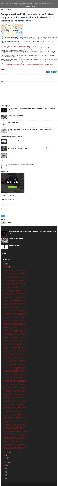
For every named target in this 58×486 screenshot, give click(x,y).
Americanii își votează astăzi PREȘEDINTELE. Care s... (15, 445)
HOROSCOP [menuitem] (8, 9)
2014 (4, 478)
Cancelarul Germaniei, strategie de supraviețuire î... (15, 381)
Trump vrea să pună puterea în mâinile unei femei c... (15, 364)
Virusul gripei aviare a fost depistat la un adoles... (14, 390)
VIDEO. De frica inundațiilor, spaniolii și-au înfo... (14, 366)
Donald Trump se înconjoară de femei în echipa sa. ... (15, 354)
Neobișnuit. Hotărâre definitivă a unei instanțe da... (15, 397)
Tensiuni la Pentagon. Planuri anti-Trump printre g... (15, 394)
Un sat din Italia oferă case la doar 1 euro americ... (15, 316)
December (6, 266)
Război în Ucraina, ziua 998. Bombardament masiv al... (15, 350)
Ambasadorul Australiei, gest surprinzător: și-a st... (15, 418)
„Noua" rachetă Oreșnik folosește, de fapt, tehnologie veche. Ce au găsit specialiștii (18, 46)
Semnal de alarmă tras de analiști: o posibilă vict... (14, 435)
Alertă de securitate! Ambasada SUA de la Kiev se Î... (15, 334)
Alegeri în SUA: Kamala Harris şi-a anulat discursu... (15, 434)
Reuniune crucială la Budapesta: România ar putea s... (15, 326)
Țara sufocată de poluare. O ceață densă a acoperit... (15, 300)
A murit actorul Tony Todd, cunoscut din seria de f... (15, 398)
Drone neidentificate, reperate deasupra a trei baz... (15, 313)
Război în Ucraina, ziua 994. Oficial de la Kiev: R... (14, 375)
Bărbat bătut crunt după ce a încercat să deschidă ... (15, 413)
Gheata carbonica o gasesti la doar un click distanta (21, 140)
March (5, 461)
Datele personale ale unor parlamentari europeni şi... (15, 385)
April (5, 460)
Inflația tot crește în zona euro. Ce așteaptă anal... (15, 271)
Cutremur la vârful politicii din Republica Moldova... (15, 383)
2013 (4, 480)
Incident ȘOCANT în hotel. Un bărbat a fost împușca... (16, 294)
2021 (4, 468)
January (6, 464)
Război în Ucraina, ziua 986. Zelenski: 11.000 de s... (15, 447)
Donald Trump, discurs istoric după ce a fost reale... (15, 430)
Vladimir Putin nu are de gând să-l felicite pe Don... (15, 420)
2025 (4, 263)
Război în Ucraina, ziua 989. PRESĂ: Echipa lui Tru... (15, 414)
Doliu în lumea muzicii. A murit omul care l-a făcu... (14, 450)
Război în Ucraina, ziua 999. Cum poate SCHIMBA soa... (16, 346)
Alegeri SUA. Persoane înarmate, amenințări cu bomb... (16, 437)
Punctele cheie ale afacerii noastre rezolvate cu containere (23, 154)
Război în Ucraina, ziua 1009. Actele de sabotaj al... (15, 283)
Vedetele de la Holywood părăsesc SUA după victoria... (16, 353)
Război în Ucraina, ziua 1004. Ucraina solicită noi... (14, 320)
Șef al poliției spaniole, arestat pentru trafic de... (14, 387)
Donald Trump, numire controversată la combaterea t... (16, 311)
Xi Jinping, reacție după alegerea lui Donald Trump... (15, 348)
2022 (4, 467)
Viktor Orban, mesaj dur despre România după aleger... (16, 444)
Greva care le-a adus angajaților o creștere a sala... (15, 441)
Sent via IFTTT (4, 69)
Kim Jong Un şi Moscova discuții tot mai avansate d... (15, 270)
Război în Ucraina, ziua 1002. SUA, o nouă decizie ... (15, 331)
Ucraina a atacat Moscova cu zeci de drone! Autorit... (15, 388)
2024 (4, 264)
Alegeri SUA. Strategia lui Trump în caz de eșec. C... (15, 432)
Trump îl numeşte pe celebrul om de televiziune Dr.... (15, 333)
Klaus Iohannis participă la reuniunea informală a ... (15, 404)
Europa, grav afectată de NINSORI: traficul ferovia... (15, 330)
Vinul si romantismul (13, 122)
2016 (4, 475)
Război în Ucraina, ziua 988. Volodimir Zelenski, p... (15, 423)
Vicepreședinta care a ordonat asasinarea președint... (15, 286)
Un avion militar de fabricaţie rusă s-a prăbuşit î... (14, 428)
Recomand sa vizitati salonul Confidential (11, 136)
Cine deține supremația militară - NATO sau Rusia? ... (15, 380)
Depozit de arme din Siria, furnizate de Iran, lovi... (14, 296)
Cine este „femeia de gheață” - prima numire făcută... (15, 407)
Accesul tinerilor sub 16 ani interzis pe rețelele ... (14, 280)
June (5, 457)
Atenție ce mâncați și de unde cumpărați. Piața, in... (15, 337)
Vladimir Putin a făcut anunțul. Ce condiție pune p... (15, 408)
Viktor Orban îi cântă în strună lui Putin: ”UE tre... (14, 357)
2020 (4, 469)
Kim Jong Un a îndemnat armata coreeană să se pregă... (16, 340)
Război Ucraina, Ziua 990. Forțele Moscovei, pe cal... (15, 401)
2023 (4, 465)
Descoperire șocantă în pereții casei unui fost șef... (15, 363)
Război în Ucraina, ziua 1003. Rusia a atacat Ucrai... (15, 321)
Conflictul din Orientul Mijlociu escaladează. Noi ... (15, 299)
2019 (4, 471)
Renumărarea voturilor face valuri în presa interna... (15, 277)
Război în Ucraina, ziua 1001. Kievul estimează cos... (15, 336)
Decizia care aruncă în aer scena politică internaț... (15, 367)
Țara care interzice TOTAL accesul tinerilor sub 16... (15, 417)
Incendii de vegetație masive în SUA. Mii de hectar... (15, 373)
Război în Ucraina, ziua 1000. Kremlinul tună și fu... (15, 338)
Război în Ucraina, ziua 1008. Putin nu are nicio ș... (14, 297)
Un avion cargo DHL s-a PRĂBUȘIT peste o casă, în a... (16, 304)
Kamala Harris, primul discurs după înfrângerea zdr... (15, 421)
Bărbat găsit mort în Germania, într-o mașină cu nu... (15, 403)
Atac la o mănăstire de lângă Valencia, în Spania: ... (15, 391)
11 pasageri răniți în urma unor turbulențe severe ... (15, 371)
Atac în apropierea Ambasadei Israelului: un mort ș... (15, 291)
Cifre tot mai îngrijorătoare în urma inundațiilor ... (14, 427)
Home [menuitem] (2, 9)
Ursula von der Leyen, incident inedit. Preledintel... (15, 324)
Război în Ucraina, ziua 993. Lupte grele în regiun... (15, 378)
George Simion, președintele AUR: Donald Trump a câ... (16, 431)
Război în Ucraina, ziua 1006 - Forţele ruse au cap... (15, 306)
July (5, 455)
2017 (4, 474)
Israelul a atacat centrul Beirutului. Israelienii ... (14, 318)
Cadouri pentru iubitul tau (7, 161)
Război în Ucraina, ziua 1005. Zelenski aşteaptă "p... (15, 314)
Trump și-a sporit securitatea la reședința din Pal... (15, 377)
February (6, 462)
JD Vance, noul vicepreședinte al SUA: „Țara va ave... (15, 424)
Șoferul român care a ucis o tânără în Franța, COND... (15, 411)
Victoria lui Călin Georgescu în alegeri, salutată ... (14, 307)
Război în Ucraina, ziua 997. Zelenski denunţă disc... (15, 356)
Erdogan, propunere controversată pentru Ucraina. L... (16, 343)
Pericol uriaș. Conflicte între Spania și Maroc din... (14, 405)
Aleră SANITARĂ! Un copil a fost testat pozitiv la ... (15, 317)
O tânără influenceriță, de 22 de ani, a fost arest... (15, 287)
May (5, 458)
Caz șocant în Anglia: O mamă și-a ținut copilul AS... (15, 284)
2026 (4, 261)
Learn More (27, 6)
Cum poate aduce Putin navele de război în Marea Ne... (16, 310)
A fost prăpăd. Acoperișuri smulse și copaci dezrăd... (15, 410)
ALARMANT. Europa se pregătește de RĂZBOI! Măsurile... (17, 374)
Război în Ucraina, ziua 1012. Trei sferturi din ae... (14, 269)
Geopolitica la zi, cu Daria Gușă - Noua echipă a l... (14, 347)
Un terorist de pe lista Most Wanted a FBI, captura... (15, 289)
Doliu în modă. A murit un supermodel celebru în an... (15, 395)
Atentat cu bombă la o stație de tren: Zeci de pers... (15, 400)
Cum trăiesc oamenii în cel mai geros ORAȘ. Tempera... (16, 290)
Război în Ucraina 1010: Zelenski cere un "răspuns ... (15, 279)
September (6, 452)
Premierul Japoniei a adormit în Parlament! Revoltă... (15, 361)
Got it (33, 6)
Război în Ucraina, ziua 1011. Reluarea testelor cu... (15, 274)
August (6, 454)
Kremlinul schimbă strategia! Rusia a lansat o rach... (15, 323)
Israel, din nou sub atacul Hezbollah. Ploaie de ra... (14, 351)
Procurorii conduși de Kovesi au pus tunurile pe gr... (15, 358)
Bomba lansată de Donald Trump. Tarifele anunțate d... (16, 293)
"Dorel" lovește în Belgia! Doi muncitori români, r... (14, 415)
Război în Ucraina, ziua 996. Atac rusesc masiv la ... (15, 360)
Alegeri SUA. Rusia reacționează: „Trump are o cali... (15, 425)
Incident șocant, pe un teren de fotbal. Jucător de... (15, 448)
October (6, 451)
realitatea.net (6, 68)
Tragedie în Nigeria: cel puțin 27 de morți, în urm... (14, 273)
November (6, 267)
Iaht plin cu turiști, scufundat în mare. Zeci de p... (14, 301)
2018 (4, 472)
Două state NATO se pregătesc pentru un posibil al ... (15, 328)
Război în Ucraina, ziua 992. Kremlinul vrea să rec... (15, 384)
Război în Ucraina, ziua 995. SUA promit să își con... (15, 368)
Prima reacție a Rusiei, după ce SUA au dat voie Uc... (15, 344)
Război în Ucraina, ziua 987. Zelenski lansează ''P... (14, 438)
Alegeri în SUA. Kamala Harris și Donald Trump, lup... (15, 440)
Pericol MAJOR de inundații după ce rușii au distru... (15, 370)
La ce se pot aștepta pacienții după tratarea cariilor (21, 164)
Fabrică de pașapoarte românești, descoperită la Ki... (15, 281)
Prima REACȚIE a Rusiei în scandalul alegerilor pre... (15, 276)
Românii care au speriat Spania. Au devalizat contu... (15, 442)
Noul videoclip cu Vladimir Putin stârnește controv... (15, 308)
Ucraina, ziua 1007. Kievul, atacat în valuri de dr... (14, 303)
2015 (4, 477)
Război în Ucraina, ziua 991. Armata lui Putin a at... (14, 393)
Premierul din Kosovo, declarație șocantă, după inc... (15, 341)
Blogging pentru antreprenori (15, 115)
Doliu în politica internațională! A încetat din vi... (14, 327)
